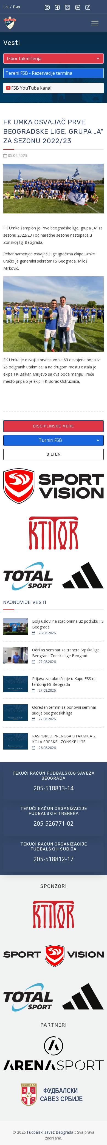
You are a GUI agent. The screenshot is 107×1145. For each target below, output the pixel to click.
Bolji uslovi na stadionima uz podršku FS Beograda (68, 624)
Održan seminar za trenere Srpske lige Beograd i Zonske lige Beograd (66, 652)
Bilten (54, 454)
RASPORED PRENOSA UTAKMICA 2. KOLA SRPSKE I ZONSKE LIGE (64, 738)
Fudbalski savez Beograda (50, 1132)
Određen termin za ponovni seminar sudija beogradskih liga (64, 710)
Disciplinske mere (53, 426)
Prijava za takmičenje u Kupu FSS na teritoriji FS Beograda (64, 681)
